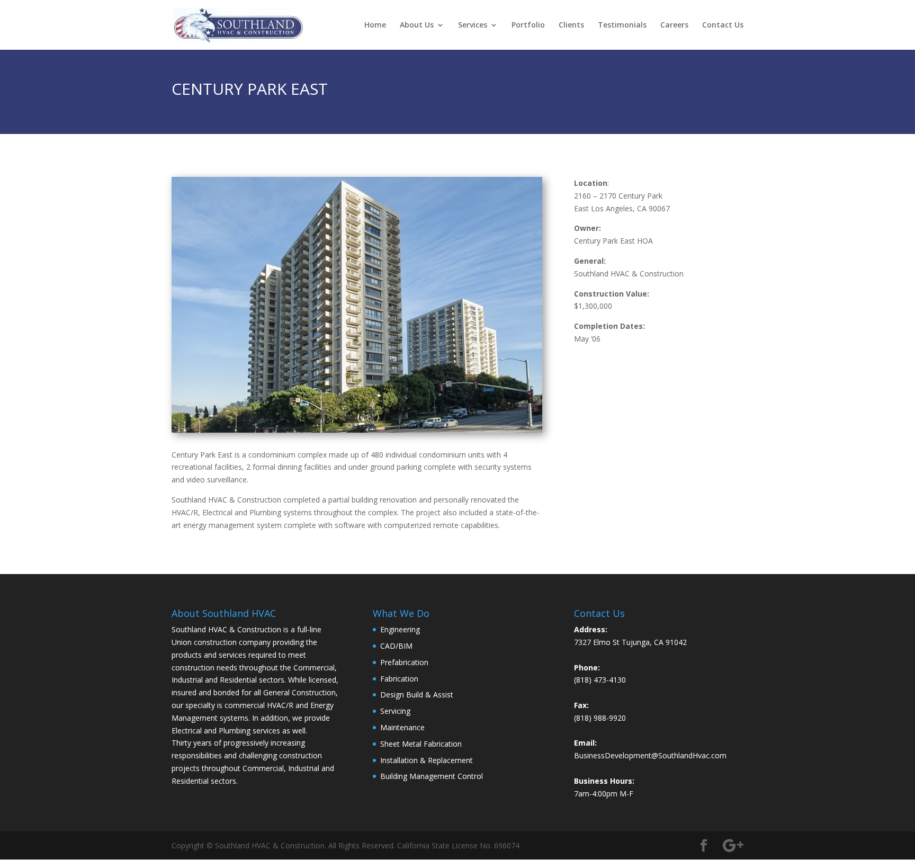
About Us (417, 25)
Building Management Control (431, 776)
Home (375, 25)
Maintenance (402, 727)
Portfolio (528, 25)
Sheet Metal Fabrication (421, 744)
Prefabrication (404, 662)
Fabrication (399, 679)
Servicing (395, 711)
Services (472, 25)
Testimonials (622, 25)
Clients (571, 25)
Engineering (400, 629)
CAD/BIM (396, 646)
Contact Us (722, 25)
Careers (674, 25)
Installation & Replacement (426, 760)
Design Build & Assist (416, 694)
